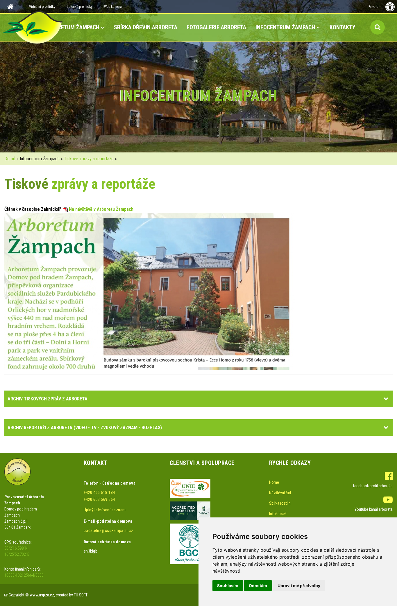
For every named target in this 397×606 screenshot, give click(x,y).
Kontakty (342, 27)
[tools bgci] (190, 543)
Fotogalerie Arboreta (216, 27)
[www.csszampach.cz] (17, 471)
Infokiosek (278, 513)
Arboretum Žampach (72, 27)
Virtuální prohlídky (42, 7)
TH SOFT (80, 595)
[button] (386, 398)
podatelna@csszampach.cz (108, 530)
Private (373, 7)
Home (274, 482)
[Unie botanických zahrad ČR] (190, 488)
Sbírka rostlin (280, 503)
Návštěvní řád (280, 492)
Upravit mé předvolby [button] (299, 585)
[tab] (198, 399)
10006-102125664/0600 (24, 575)
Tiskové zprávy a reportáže (89, 158)
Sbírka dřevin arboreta (145, 27)
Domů (9, 158)
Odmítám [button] (258, 585)
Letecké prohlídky (79, 7)
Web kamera (113, 7)
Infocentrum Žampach (285, 27)
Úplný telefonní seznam (105, 510)
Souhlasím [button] (227, 585)
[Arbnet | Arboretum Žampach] (190, 510)
